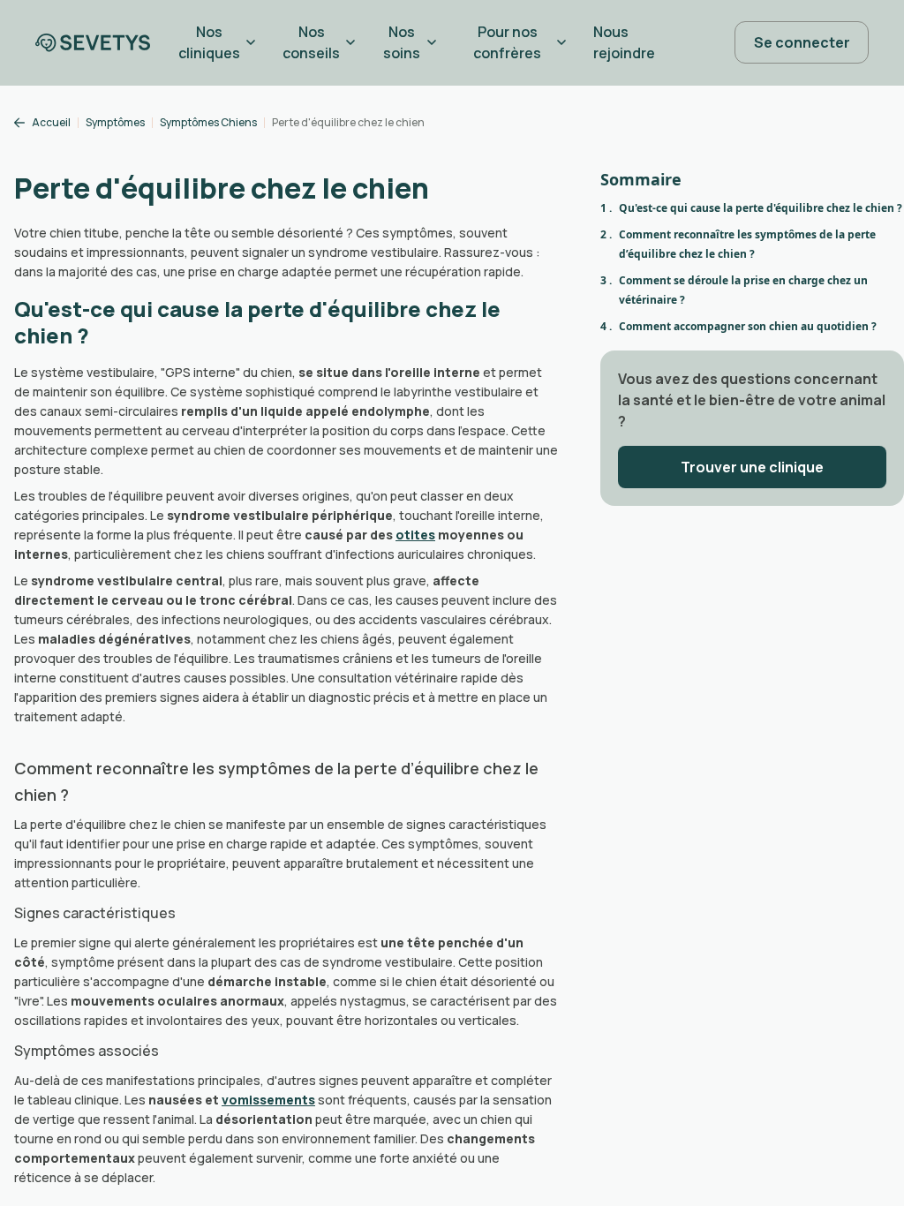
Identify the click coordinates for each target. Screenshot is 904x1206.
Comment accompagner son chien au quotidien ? (748, 326)
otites (415, 534)
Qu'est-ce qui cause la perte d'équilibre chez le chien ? (760, 207)
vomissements (268, 1099)
